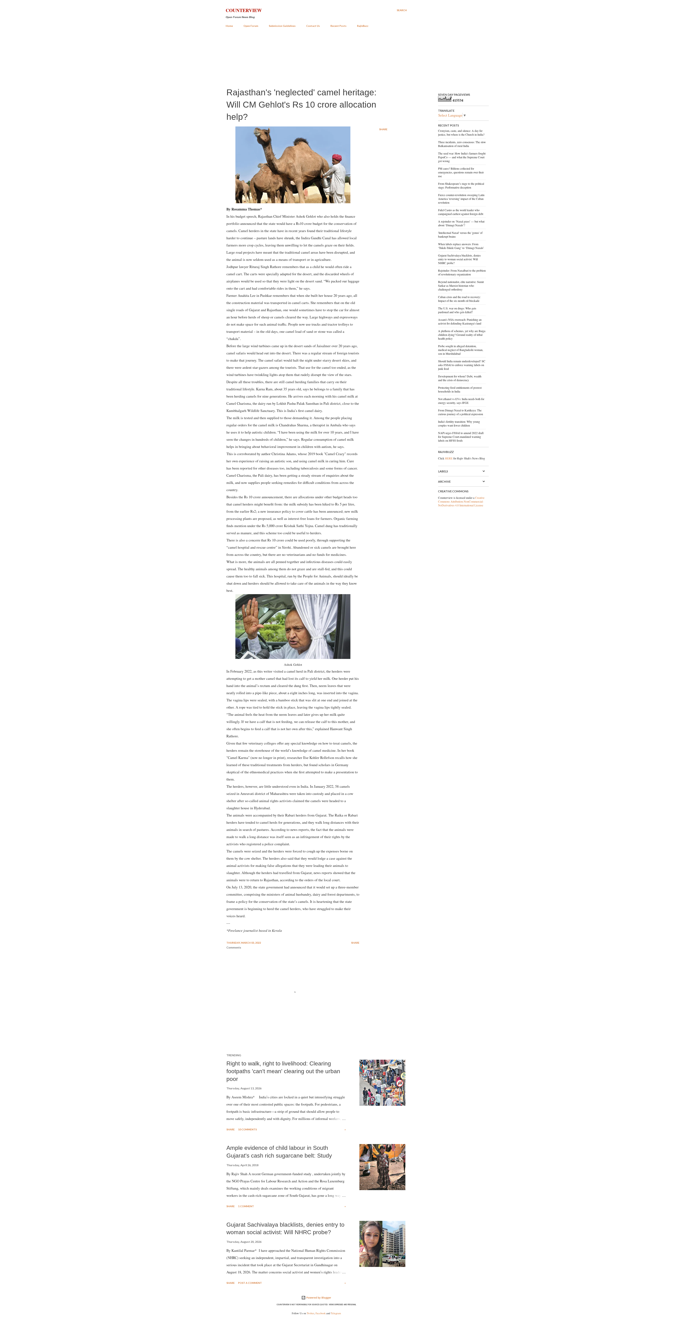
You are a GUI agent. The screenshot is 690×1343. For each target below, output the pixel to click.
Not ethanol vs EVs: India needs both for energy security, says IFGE (461, 401)
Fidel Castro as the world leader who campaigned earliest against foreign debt (460, 212)
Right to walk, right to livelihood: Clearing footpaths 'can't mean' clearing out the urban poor (283, 1071)
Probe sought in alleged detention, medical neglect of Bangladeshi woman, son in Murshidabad (460, 349)
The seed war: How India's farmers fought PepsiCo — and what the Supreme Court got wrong (462, 157)
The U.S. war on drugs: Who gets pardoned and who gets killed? (457, 310)
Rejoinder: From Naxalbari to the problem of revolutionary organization (462, 272)
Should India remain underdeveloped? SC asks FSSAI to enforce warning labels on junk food (461, 365)
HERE (449, 458)
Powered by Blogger (318, 1297)
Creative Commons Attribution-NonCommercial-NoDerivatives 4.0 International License (461, 501)
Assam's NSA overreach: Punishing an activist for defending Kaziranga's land (460, 321)
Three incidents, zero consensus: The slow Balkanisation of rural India (462, 144)
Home (229, 25)
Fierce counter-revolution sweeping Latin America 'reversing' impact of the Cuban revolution (461, 198)
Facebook (321, 1313)
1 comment (246, 1206)
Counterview (244, 10)
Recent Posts (338, 25)
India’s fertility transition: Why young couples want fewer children (459, 423)
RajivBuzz (362, 25)
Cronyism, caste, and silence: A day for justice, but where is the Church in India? (461, 132)
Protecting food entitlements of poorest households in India (460, 389)
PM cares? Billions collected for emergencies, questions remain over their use (461, 172)
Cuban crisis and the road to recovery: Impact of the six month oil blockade (459, 299)
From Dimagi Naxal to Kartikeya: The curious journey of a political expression (460, 412)
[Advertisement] (316, 57)
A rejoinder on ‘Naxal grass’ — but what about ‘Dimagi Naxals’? (461, 223)
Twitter (310, 1313)
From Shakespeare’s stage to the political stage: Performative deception (461, 185)
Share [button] (383, 129)
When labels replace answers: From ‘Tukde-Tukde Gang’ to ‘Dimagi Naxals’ (461, 246)
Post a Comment (250, 1282)
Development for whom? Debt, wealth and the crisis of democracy (459, 378)
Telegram (336, 1313)
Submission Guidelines (282, 25)
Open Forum (250, 25)
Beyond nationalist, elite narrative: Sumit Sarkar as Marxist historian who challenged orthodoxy (461, 285)
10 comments (247, 1129)
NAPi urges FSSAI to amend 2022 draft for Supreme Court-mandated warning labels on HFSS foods (461, 436)
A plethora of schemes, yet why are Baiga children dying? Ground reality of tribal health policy (461, 334)
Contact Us (313, 25)
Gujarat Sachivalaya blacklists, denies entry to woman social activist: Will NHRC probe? (459, 259)
